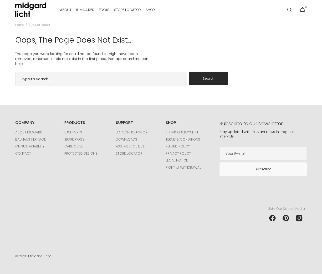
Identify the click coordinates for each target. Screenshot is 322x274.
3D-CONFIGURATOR (131, 132)
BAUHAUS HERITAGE (30, 139)
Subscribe (263, 168)
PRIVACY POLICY (178, 153)
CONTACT (23, 153)
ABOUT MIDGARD (28, 132)
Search (209, 78)
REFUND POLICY (178, 146)
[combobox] (101, 79)
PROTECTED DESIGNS (80, 153)
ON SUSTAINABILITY (29, 146)
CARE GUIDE (73, 146)
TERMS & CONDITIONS (183, 139)
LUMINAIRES (73, 132)
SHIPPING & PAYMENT (182, 132)
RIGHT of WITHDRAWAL (183, 167)
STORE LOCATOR (129, 153)
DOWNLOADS (126, 139)
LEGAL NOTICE (177, 160)
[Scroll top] (316, 268)
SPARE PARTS (74, 139)
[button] (289, 9)
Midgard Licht (39, 256)
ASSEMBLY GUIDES (130, 146)
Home (19, 25)
